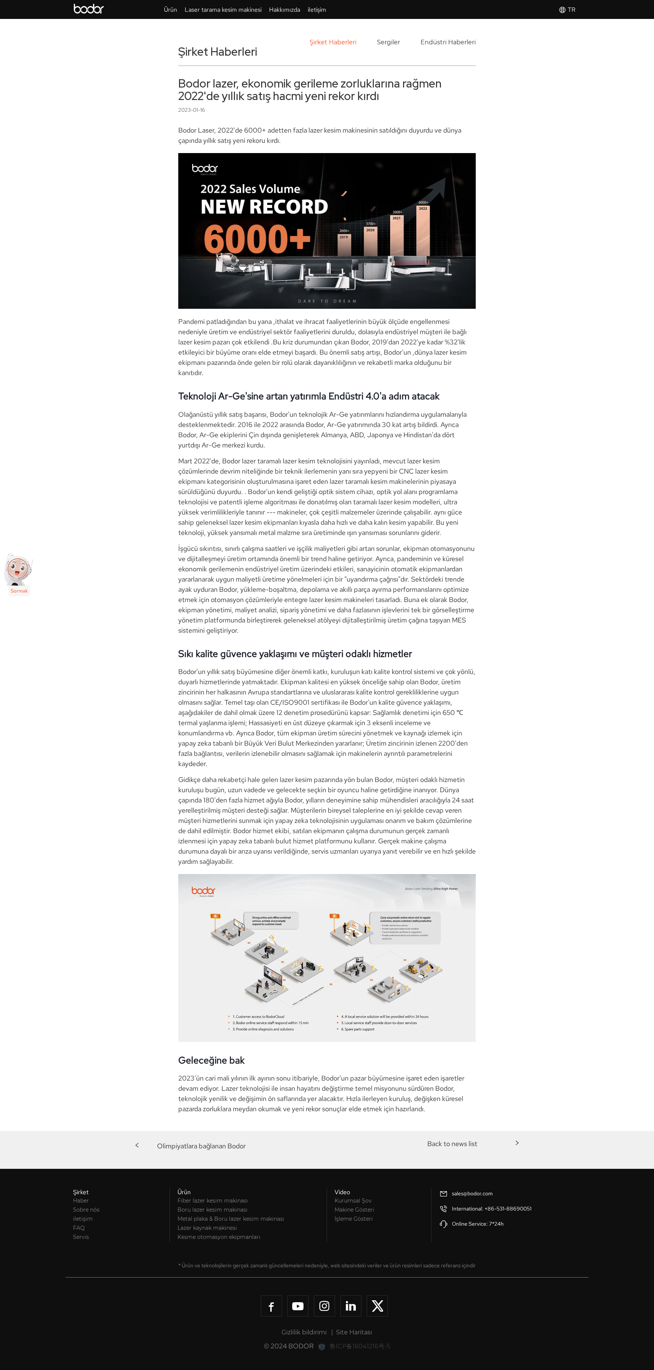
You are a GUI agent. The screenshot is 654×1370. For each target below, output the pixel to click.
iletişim (83, 1218)
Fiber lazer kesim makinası (213, 1200)
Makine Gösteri (354, 1209)
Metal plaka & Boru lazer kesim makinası (231, 1218)
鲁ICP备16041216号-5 (360, 1346)
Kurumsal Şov (353, 1200)
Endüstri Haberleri (448, 42)
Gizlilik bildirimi (304, 1332)
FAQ (79, 1228)
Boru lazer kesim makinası (213, 1209)
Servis (81, 1237)
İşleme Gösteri (354, 1218)
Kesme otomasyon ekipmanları (219, 1237)
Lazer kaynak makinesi (207, 1228)
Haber (81, 1200)
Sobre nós (86, 1209)
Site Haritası (354, 1332)
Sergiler (388, 42)
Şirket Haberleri (333, 42)
